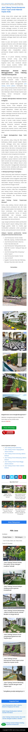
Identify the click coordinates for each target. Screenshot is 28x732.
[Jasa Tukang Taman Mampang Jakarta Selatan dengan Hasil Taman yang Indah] (20, 489)
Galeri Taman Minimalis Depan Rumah (8, 496)
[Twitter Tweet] (3, 477)
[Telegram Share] (12, 477)
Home (2, 3)
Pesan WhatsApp (9, 428)
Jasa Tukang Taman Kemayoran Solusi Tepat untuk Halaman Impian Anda (13, 10)
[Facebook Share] (8, 477)
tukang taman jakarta (9, 3)
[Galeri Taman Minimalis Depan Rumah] (8, 489)
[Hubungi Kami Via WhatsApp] (3, 724)
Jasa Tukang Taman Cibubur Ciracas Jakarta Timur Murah (7, 511)
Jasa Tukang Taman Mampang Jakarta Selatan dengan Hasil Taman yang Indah (20, 496)
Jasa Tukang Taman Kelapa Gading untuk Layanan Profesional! (13, 723)
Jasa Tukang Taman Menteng (12, 447)
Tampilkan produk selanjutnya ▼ (14, 691)
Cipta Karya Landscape (18, 730)
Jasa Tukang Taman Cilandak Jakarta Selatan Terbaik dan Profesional (20, 512)
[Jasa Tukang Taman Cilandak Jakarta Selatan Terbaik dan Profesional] (20, 505)
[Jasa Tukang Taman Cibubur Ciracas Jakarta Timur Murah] (8, 505)
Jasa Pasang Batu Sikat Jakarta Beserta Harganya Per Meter (12, 706)
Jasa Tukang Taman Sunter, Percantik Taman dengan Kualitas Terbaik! (13, 717)
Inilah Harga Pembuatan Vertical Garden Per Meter (12, 712)
